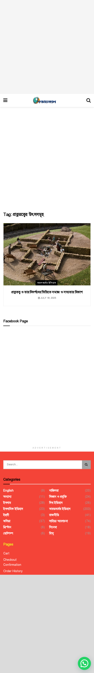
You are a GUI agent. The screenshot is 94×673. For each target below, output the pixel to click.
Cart (6, 553)
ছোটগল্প (8, 533)
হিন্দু (51, 533)
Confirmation (12, 565)
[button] (84, 663)
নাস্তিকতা (54, 490)
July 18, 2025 (48, 298)
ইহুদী (6, 515)
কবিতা (6, 521)
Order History (13, 571)
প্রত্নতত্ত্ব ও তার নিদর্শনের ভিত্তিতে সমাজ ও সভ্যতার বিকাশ (46, 292)
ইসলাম (7, 503)
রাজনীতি (54, 515)
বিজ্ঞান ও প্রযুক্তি (58, 497)
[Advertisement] (47, 47)
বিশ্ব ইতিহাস (56, 503)
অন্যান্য (7, 497)
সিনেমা (53, 527)
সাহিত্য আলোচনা (58, 521)
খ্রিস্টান (7, 527)
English (8, 490)
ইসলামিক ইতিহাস (13, 509)
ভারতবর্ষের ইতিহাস (46, 282)
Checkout (10, 560)
